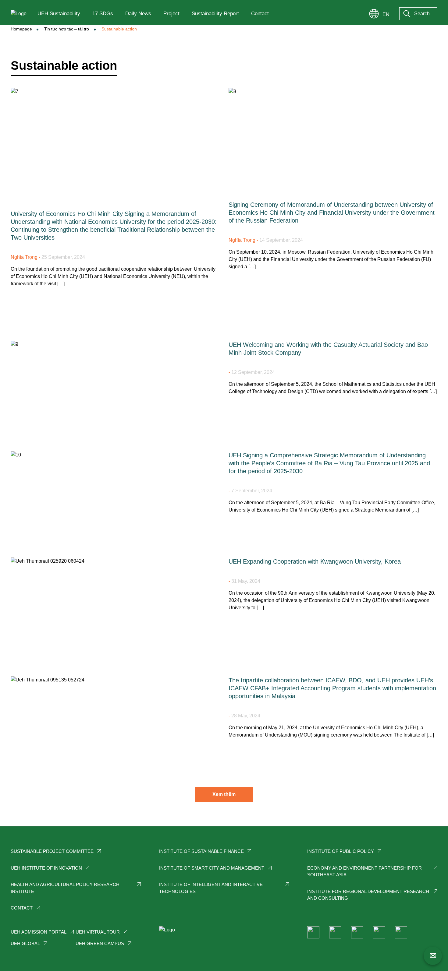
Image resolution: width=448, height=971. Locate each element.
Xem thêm (224, 794)
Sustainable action (119, 28)
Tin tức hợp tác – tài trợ (66, 28)
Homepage (21, 28)
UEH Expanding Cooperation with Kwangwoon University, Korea (315, 561)
